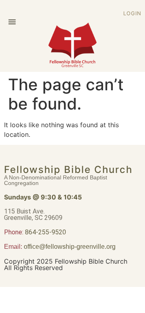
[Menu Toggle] (12, 22)
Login (132, 13)
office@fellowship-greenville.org (70, 246)
